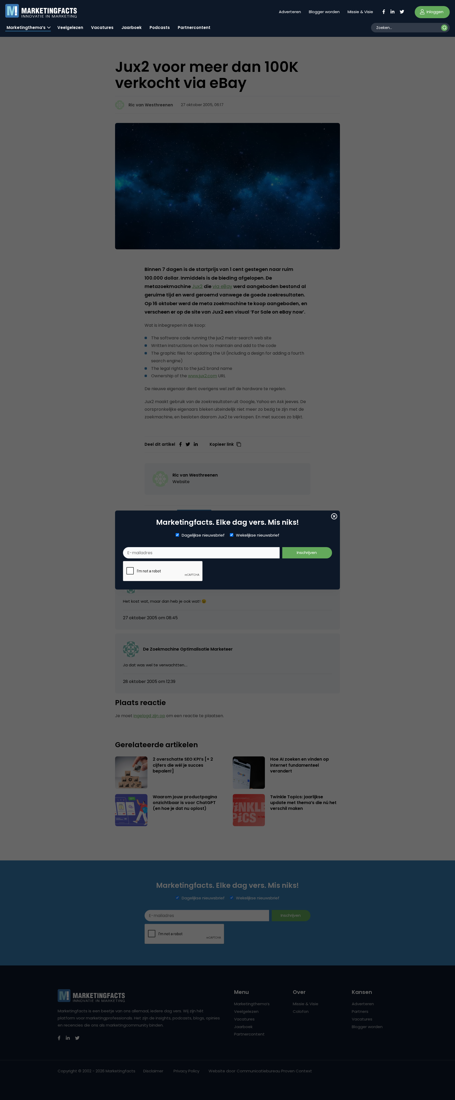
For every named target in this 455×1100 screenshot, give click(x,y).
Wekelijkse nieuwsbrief (257, 535)
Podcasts (160, 27)
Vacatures (102, 27)
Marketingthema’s (26, 27)
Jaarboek (131, 27)
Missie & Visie (360, 11)
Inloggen (434, 11)
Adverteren (290, 11)
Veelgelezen (70, 27)
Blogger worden (324, 11)
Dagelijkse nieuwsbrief (203, 535)
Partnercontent (194, 27)
